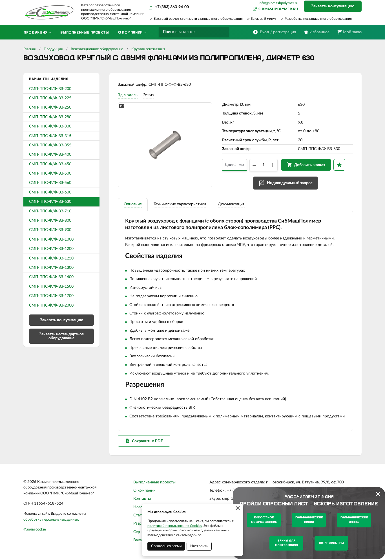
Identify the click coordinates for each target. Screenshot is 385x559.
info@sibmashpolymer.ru (278, 3)
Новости (141, 507)
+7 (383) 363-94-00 (172, 7)
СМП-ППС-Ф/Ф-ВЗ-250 (50, 107)
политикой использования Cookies (174, 525)
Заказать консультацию (332, 6)
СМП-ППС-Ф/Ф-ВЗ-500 (50, 173)
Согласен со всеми (166, 546)
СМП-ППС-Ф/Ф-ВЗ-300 (50, 126)
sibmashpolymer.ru (278, 9)
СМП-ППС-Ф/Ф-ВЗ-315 (50, 136)
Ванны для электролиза (286, 543)
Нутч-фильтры (331, 543)
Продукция (53, 49)
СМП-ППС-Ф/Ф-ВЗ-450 (50, 164)
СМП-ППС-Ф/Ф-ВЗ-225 (50, 98)
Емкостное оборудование (264, 520)
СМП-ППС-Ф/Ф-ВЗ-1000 (51, 239)
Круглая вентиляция (148, 49)
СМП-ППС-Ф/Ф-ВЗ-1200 (51, 249)
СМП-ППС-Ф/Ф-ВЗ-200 (50, 89)
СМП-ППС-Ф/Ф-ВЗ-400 (50, 155)
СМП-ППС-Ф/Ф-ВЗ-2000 (51, 305)
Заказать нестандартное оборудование (61, 336)
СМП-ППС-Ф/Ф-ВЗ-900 (50, 230)
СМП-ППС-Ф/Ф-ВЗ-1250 (51, 258)
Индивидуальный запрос (290, 183)
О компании (144, 490)
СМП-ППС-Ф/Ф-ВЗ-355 (50, 145)
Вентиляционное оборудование (97, 49)
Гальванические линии (309, 520)
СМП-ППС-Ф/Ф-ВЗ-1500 (51, 287)
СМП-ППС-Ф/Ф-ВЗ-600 (50, 192)
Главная (29, 49)
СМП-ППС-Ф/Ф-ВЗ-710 (50, 211)
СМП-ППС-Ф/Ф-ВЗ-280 (50, 117)
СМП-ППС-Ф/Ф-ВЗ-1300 (51, 268)
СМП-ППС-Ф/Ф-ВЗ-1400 (51, 277)
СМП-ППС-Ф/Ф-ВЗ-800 (50, 221)
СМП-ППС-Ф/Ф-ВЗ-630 (50, 202)
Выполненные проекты (154, 482)
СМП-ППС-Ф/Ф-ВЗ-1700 (51, 296)
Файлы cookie (34, 529)
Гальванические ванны (354, 520)
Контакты (142, 499)
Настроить (199, 546)
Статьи (139, 515)
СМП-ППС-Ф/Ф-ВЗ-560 (50, 183)
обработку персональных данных (51, 519)
